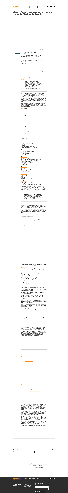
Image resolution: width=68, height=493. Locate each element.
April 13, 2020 (37, 88)
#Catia (30, 81)
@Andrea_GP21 (23, 61)
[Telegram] (47, 6)
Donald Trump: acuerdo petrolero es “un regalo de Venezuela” (49, 449)
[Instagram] (52, 6)
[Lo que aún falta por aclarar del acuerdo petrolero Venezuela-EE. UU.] (29, 443)
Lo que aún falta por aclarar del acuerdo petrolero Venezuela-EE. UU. (28, 449)
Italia (34, 304)
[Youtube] (48, 6)
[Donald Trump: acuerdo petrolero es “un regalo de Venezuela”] (50, 443)
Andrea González (17, 49)
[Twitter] (51, 6)
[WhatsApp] (16, 51)
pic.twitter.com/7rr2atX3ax (34, 391)
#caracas (32, 81)
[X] (19, 51)
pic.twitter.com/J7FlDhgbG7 (29, 86)
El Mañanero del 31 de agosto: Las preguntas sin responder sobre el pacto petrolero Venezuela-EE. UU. (17, 450)
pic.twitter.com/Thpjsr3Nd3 (33, 344)
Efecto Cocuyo (39, 110)
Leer (17, 454)
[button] (54, 6)
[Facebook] (50, 6)
